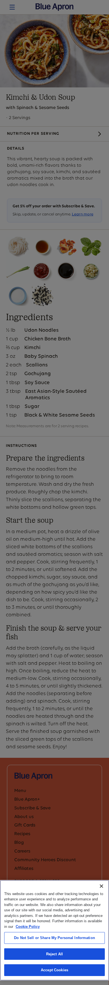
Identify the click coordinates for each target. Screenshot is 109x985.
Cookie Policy (28, 926)
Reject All (54, 954)
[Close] (101, 886)
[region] (54, 930)
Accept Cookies (54, 970)
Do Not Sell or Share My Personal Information (54, 938)
